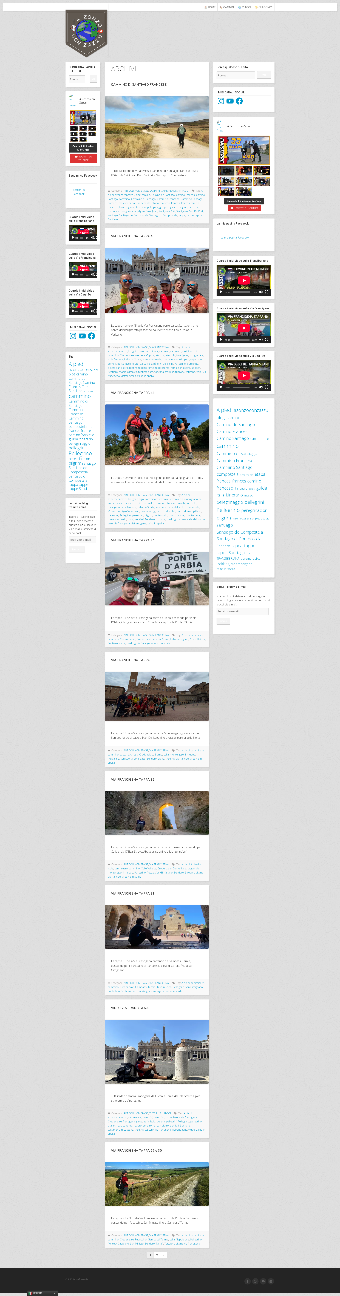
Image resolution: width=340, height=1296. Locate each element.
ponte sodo (161, 515)
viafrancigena (128, 376)
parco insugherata (127, 363)
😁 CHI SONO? (264, 7)
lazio (145, 359)
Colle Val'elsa (148, 868)
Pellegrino (80, 453)
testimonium (145, 371)
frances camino (190, 203)
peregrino (192, 363)
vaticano (190, 371)
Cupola (150, 355)
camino (82, 374)
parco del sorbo (166, 511)
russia (244, 518)
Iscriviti (76, 549)
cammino (80, 396)
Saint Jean (151, 211)
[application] (83, 233)
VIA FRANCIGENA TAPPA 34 (132, 540)
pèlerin (157, 363)
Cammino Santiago (76, 420)
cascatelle (132, 503)
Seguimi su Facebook (83, 175)
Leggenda (193, 868)
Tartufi (159, 1243)
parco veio (146, 363)
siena (122, 643)
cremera (140, 355)
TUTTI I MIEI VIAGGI (160, 1113)
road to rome (146, 367)
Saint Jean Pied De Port (189, 211)
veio (199, 371)
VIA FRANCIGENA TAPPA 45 (132, 236)
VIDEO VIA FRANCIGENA (130, 1008)
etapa (92, 426)
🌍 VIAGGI (244, 7)
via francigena (122, 523)
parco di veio (184, 511)
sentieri (195, 367)
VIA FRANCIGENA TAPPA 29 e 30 (136, 1150)
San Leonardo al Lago (133, 758)
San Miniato (137, 1243)
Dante (176, 868)
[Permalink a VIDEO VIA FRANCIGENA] (157, 1052)
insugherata (196, 355)
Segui (223, 621)
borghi (132, 351)
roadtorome (162, 367)
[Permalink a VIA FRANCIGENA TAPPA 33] (157, 696)
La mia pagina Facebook (233, 223)
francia (123, 207)
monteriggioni (178, 754)
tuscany (179, 371)
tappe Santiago (80, 488)
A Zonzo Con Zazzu (98, 30)
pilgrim (75, 463)
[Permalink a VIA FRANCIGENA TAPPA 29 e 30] (157, 1184)
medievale (155, 359)
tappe (83, 484)
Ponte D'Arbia (197, 639)
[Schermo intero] (95, 237)
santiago (89, 463)
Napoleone (182, 1239)
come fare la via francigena (181, 1117)
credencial (129, 203)
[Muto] (92, 237)
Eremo (158, 754)
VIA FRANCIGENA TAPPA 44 (132, 393)
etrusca (160, 355)
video (191, 1129)
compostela (78, 426)
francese (87, 434)
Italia (127, 359)
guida (73, 438)
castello (124, 754)
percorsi (193, 207)
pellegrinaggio (79, 443)
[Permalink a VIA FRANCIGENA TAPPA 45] (157, 280)
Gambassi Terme (145, 987)
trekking (169, 371)
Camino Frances (185, 195)
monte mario (170, 359)
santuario (120, 519)
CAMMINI (154, 190)
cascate (120, 503)
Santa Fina (114, 991)
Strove (189, 872)
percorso (113, 211)
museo (191, 754)
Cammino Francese (76, 411)
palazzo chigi (148, 511)
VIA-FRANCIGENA (159, 347)
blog (72, 374)
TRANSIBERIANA (228, 558)
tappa (73, 484)
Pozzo (150, 872)
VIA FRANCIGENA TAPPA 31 (132, 893)
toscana (159, 371)
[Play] (73, 237)
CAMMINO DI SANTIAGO (174, 190)
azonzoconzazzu (84, 369)
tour (249, 553)
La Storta (136, 359)
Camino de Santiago (77, 380)
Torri (134, 991)
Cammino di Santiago (78, 403)
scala (131, 519)
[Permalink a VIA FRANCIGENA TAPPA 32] (157, 813)
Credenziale (144, 203)
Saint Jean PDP (166, 211)
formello (191, 503)
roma (174, 367)
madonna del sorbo (174, 507)
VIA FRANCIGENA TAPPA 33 (132, 660)
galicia (252, 489)
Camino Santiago (81, 388)
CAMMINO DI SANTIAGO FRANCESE (138, 84)
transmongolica (250, 559)
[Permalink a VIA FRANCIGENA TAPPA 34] (157, 578)
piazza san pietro (118, 367)
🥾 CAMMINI (226, 7)
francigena (182, 355)
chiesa (134, 754)
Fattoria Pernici (160, 639)
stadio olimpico (128, 371)
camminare (88, 391)
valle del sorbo (196, 519)
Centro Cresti (127, 639)
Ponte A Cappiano (118, 1243)
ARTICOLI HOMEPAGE (136, 190)
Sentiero (113, 371)
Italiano (37, 1292)
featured (165, 203)
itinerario (86, 439)
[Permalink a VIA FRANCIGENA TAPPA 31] (157, 927)
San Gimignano (164, 872)
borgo (140, 351)
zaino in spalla (145, 376)
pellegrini (77, 448)
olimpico (184, 359)
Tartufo (169, 1243)
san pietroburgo (259, 518)
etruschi (170, 355)
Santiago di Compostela (78, 478)
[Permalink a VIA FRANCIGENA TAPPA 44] (157, 435)
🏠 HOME (210, 7)
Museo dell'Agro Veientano (123, 511)
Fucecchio (141, 1239)
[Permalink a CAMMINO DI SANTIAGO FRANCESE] (157, 127)
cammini (164, 351)
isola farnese (115, 359)
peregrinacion (79, 458)
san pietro (184, 367)
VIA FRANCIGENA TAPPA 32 (132, 779)
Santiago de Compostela (78, 469)
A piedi (76, 363)
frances (74, 430)
